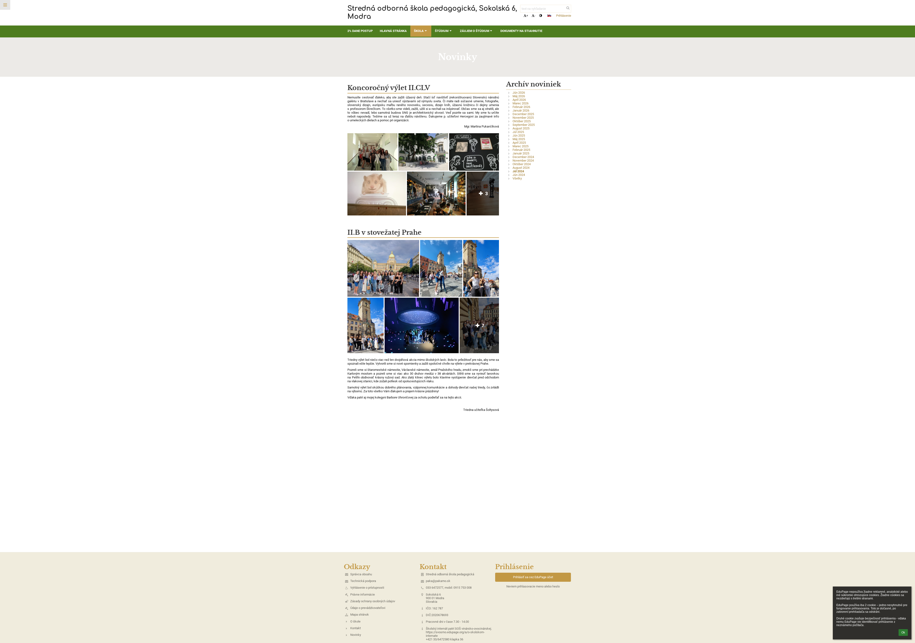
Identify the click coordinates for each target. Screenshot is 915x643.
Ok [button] (903, 632)
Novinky (355, 635)
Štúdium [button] (441, 31)
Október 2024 (522, 164)
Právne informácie (362, 594)
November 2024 (523, 160)
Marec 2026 (521, 103)
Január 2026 (521, 110)
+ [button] (527, 15)
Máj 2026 (519, 96)
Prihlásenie (563, 15)
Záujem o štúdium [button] (474, 31)
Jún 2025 (519, 135)
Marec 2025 (521, 146)
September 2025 (524, 125)
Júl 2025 (518, 132)
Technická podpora (363, 581)
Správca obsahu (361, 574)
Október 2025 (522, 121)
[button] (541, 16)
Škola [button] (419, 31)
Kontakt (355, 628)
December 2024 (523, 157)
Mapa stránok (359, 614)
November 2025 (523, 117)
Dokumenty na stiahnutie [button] (521, 31)
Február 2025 (521, 150)
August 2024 (521, 167)
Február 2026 (521, 107)
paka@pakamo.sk (438, 581)
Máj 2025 (519, 139)
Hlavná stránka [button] (393, 31)
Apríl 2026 (519, 100)
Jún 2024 (519, 175)
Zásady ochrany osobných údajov (372, 601)
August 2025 (521, 128)
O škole (355, 621)
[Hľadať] (568, 7)
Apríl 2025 (519, 142)
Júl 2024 (518, 171)
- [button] (534, 15)
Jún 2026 (519, 92)
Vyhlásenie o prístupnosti (367, 587)
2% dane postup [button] (360, 31)
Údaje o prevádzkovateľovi (367, 608)
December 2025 (523, 114)
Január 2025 (521, 153)
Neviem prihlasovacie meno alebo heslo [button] (533, 586)
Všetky (517, 178)
